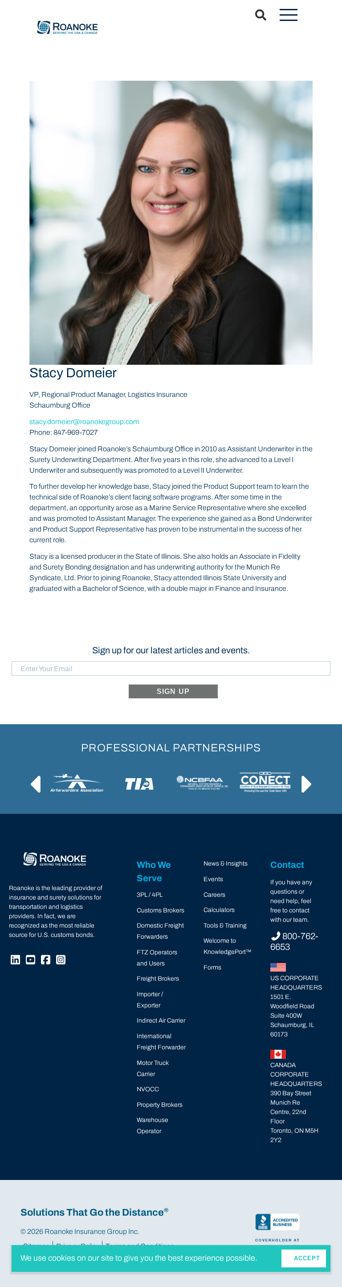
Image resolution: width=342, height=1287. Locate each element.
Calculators (219, 910)
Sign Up (173, 691)
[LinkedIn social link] (16, 961)
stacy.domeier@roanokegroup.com (84, 421)
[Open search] (255, 16)
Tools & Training (225, 925)
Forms (212, 967)
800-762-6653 (294, 941)
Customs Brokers (160, 910)
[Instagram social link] (62, 961)
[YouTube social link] (31, 961)
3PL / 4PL (150, 894)
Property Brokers (160, 1104)
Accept (307, 1258)
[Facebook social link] (46, 961)
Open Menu (288, 15)
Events (213, 879)
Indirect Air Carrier (161, 1020)
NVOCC (148, 1089)
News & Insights (226, 863)
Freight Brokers (158, 978)
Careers (214, 894)
